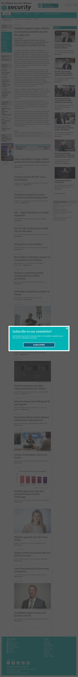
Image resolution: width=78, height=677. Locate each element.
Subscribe (39, 345)
